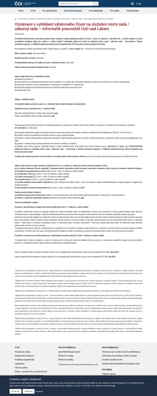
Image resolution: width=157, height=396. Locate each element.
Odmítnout (28, 391)
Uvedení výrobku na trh (112, 360)
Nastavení (39, 391)
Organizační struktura (24, 356)
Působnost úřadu (22, 352)
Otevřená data (132, 11)
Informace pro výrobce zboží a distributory (121, 352)
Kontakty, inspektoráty (24, 360)
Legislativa (19, 364)
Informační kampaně (73, 11)
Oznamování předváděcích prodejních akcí (121, 364)
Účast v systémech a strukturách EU (31, 371)
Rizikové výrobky (65, 360)
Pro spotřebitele (50, 11)
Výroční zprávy (21, 367)
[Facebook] (132, 4)
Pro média (114, 11)
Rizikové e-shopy (66, 356)
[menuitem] (21, 11)
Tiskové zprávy (109, 374)
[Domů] (15, 19)
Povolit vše (15, 391)
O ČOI (33, 11)
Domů (20, 11)
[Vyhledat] (96, 4)
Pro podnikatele (96, 11)
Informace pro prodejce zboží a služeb (119, 356)
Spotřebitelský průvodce (69, 352)
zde (56, 113)
